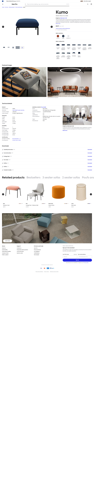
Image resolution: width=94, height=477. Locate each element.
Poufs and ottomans (18, 7)
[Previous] (3, 27)
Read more (58, 23)
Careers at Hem (5, 253)
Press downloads (37, 249)
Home (3, 7)
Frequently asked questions (22, 249)
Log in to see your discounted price (63, 28)
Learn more (7, 240)
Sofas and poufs (12, 7)
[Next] (52, 27)
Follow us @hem (5, 254)
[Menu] (2, 4)
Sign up (14, 1)
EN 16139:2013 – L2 (16, 138)
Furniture (6, 7)
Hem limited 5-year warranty (18, 110)
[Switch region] (3, 1)
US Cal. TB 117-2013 (16, 140)
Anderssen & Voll (63, 18)
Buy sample (43, 107)
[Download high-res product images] (22, 47)
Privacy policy (86, 262)
